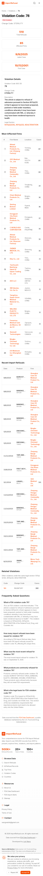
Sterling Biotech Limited (13, 206)
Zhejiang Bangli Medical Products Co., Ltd (15, 185)
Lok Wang (27, 841)
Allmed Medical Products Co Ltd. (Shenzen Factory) (15, 239)
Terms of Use (7, 813)
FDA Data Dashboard (26, 717)
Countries (7, 777)
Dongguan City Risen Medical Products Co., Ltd (15, 218)
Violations (11, 11)
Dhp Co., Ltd (14, 259)
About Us (7, 788)
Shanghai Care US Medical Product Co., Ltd (35, 377)
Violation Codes (10, 773)
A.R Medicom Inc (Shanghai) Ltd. (15, 353)
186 (5, 588)
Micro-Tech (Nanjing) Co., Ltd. (36, 561)
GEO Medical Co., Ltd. (34, 482)
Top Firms (7, 770)
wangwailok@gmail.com (10, 822)
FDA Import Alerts (10, 795)
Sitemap (7, 798)
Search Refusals (10, 763)
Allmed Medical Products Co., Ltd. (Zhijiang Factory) (15, 149)
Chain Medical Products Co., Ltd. (15, 197)
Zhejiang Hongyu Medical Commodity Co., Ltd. (14, 172)
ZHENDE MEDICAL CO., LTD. (15, 250)
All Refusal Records (11, 766)
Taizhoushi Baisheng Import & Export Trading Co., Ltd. (15, 269)
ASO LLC (13, 281)
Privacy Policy (7, 809)
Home (4, 11)
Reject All (14, 872)
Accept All (25, 872)
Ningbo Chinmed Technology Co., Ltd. (35, 431)
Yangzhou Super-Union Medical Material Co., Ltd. (15, 299)
